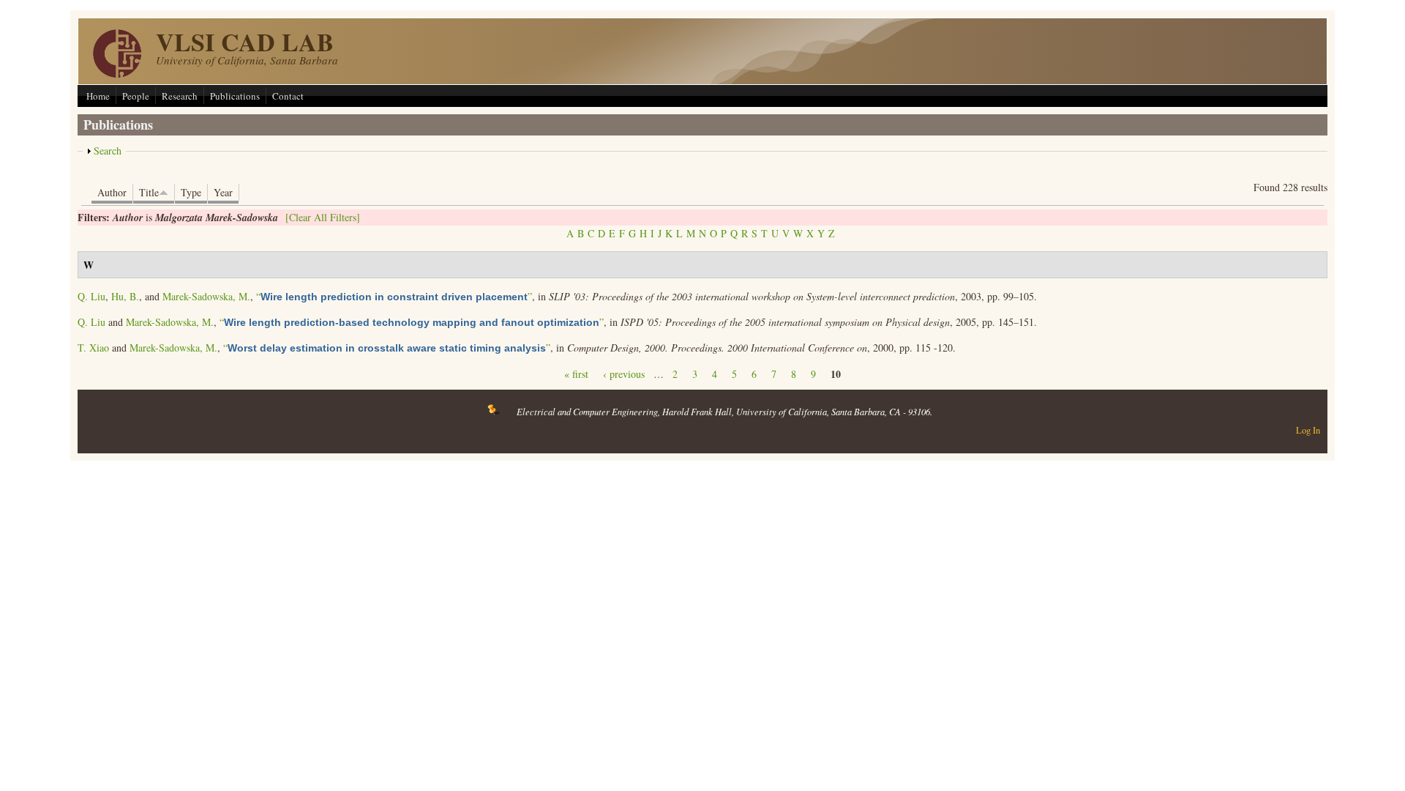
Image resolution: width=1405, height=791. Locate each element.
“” (394, 296)
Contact (288, 96)
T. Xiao (93, 347)
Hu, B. (125, 296)
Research (180, 96)
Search (107, 150)
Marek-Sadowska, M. (206, 296)
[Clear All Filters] (322, 217)
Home (98, 96)
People (135, 96)
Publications (235, 96)
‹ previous (624, 374)
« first (576, 374)
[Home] (117, 74)
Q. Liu (91, 296)
